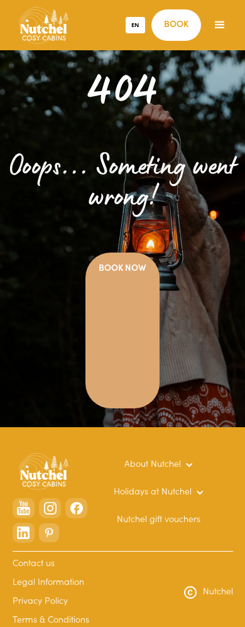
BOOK (176, 25)
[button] (220, 25)
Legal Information (48, 583)
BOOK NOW (122, 268)
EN (135, 25)
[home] (40, 25)
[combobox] (136, 25)
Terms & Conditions (51, 620)
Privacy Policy (40, 601)
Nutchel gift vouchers (158, 520)
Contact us (34, 564)
